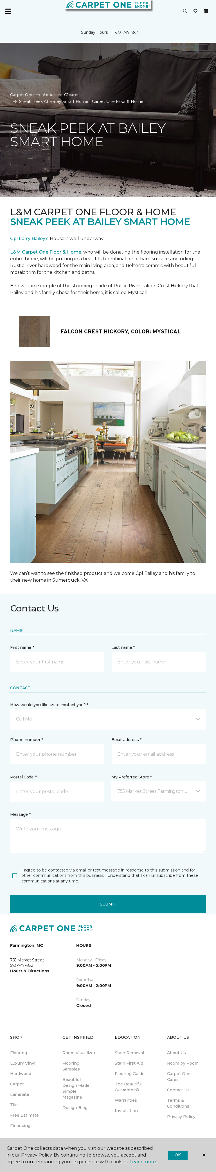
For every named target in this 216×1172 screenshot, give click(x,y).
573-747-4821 (127, 32)
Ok (178, 1154)
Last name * (123, 647)
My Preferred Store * (131, 777)
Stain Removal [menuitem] (129, 1052)
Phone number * (26, 740)
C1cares (72, 94)
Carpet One (22, 94)
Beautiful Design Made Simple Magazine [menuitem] (75, 1088)
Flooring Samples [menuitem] (71, 1066)
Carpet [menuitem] (17, 1084)
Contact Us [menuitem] (178, 1089)
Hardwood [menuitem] (20, 1073)
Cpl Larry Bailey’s (29, 238)
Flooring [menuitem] (18, 1052)
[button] (185, 11)
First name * (22, 647)
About (49, 94)
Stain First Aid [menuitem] (129, 1063)
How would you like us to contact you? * (49, 705)
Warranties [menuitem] (126, 1100)
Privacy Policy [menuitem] (181, 1116)
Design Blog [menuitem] (74, 1107)
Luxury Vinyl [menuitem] (22, 1063)
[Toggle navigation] (8, 11)
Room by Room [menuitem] (183, 1063)
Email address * (126, 740)
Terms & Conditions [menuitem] (178, 1103)
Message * (20, 814)
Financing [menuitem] (20, 1125)
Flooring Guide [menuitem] (130, 1073)
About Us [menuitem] (176, 1052)
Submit (108, 904)
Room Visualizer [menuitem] (78, 1052)
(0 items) (206, 11)
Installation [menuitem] (126, 1110)
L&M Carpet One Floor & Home (45, 252)
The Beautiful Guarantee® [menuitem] (128, 1086)
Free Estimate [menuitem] (24, 1115)
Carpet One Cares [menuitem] (179, 1076)
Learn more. (143, 1161)
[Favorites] (195, 11)
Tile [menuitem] (14, 1104)
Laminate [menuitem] (19, 1094)
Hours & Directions (29, 971)
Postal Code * (23, 777)
